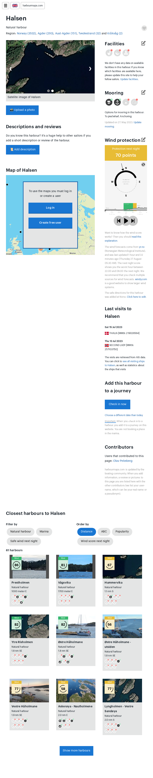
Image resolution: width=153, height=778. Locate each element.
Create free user (50, 222)
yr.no (141, 247)
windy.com (141, 279)
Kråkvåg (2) (115, 33)
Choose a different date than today (124, 415)
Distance (86, 531)
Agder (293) (46, 33)
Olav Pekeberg (122, 461)
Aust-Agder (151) (66, 33)
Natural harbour (20, 531)
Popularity (122, 531)
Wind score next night (95, 541)
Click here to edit (136, 297)
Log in (50, 207)
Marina (44, 531)
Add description (22, 149)
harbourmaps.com (33, 5)
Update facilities (129, 79)
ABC (104, 531)
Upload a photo (22, 110)
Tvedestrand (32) (89, 33)
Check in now (118, 404)
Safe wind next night (23, 541)
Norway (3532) (26, 33)
